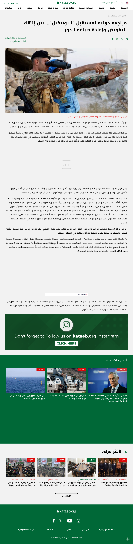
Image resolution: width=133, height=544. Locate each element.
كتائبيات (8, 8)
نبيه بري (114, 479)
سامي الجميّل (30, 479)
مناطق (29, 8)
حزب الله (62, 479)
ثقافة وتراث (68, 8)
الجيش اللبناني (73, 116)
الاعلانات (50, 529)
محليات (112, 8)
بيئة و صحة (53, 8)
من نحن (85, 529)
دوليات (101, 8)
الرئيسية (124, 8)
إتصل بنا (68, 529)
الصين (117, 116)
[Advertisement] (66, 275)
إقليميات (122, 369)
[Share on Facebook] (113, 39)
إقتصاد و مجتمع (86, 8)
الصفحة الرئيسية (107, 529)
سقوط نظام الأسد (17, 479)
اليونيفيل (124, 116)
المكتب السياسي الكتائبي (87, 479)
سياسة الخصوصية (26, 529)
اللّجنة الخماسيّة (103, 479)
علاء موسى (123, 479)
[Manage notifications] (127, 539)
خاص (19, 8)
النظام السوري (53, 479)
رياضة (40, 8)
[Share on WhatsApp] (122, 39)
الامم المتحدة (107, 116)
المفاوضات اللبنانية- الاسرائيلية (91, 116)
